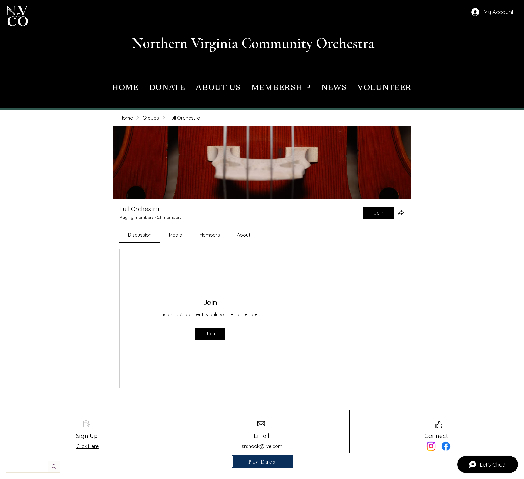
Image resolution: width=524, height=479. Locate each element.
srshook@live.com (262, 446)
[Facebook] (446, 446)
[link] (140, 235)
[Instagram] (431, 446)
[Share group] (401, 212)
